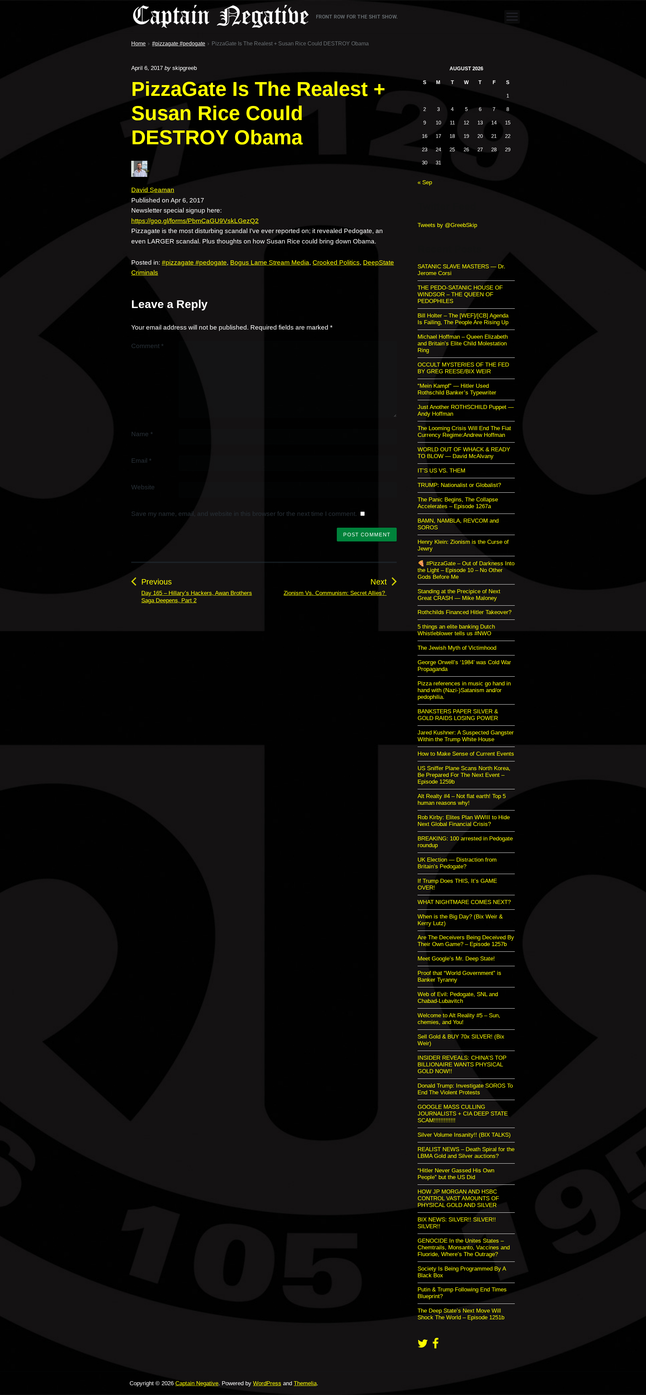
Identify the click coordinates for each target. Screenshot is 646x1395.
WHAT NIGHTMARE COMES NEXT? (464, 902)
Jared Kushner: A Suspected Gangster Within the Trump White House (466, 736)
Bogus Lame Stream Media (269, 262)
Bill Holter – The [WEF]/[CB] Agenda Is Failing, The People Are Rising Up (463, 319)
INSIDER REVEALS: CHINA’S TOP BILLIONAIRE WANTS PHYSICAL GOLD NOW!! (462, 1064)
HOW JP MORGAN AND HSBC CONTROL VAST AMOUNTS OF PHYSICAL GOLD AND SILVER (458, 1198)
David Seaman (152, 189)
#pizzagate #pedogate (194, 262)
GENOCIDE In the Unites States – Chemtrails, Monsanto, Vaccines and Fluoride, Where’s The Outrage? (464, 1247)
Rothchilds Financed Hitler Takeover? (464, 612)
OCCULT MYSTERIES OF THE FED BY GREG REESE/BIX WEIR (463, 368)
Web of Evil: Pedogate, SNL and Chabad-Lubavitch (458, 997)
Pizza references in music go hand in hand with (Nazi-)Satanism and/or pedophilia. (464, 690)
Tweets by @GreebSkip (447, 225)
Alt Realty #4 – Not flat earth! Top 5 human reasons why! (462, 799)
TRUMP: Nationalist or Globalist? (459, 485)
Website (143, 487)
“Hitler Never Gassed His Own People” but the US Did (456, 1173)
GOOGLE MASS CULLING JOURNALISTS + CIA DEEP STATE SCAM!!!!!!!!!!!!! (463, 1114)
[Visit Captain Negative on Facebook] (435, 1346)
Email (141, 460)
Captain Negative (196, 1383)
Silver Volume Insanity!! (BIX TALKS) (464, 1135)
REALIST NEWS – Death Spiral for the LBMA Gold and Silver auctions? (466, 1152)
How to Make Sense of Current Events (466, 754)
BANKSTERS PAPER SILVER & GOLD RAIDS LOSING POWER (458, 714)
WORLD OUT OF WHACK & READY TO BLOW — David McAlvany (464, 452)
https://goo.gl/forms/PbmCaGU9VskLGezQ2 (195, 220)
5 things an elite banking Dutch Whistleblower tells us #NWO (456, 630)
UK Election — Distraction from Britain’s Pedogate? (457, 863)
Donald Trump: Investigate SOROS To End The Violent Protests (465, 1089)
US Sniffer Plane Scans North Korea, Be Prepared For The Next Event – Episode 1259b (464, 775)
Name (142, 434)
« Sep (425, 182)
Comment (147, 345)
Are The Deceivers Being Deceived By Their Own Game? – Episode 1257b (466, 940)
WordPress (267, 1383)
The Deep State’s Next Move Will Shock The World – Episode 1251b (461, 1314)
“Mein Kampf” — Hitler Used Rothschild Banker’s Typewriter (458, 389)
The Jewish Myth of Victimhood (457, 648)
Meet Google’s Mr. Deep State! (456, 958)
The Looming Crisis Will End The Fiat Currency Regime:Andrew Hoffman (464, 431)
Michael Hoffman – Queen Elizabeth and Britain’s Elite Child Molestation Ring (463, 343)
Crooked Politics (336, 262)
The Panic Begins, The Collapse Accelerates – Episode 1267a (458, 503)
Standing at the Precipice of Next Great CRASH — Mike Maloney (459, 594)
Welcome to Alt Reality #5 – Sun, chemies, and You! (459, 1018)
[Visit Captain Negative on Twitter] (423, 1346)
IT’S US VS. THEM (441, 470)
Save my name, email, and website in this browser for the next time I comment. (244, 513)
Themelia (305, 1383)
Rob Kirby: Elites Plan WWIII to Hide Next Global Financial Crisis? (464, 820)
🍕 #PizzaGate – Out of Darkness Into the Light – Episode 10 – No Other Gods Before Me (466, 570)
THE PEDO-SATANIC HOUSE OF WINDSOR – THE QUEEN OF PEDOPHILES (460, 294)
